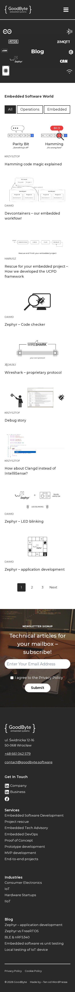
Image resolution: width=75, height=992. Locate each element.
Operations (29, 109)
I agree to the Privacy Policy (40, 678)
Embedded (57, 109)
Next (53, 587)
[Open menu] (65, 10)
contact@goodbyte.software (28, 762)
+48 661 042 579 (18, 754)
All (10, 109)
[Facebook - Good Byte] (7, 799)
